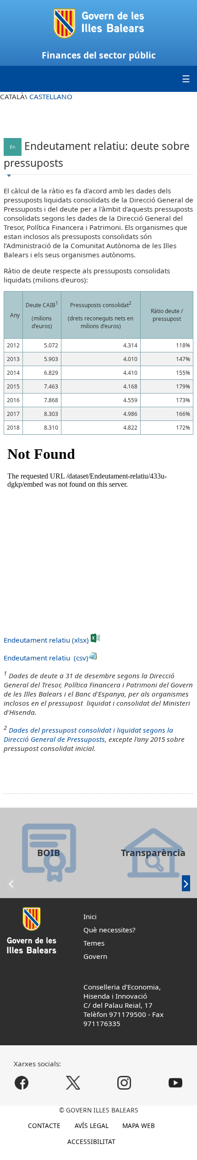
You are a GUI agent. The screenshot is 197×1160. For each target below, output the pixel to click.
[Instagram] (124, 1082)
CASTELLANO (50, 96)
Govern (95, 956)
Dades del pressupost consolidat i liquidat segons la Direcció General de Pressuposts (88, 734)
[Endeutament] (13, 145)
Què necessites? (109, 929)
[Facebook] (21, 1082)
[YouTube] (175, 1082)
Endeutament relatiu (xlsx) (47, 639)
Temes (93, 942)
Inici (90, 916)
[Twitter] (73, 1082)
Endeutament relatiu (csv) (46, 657)
